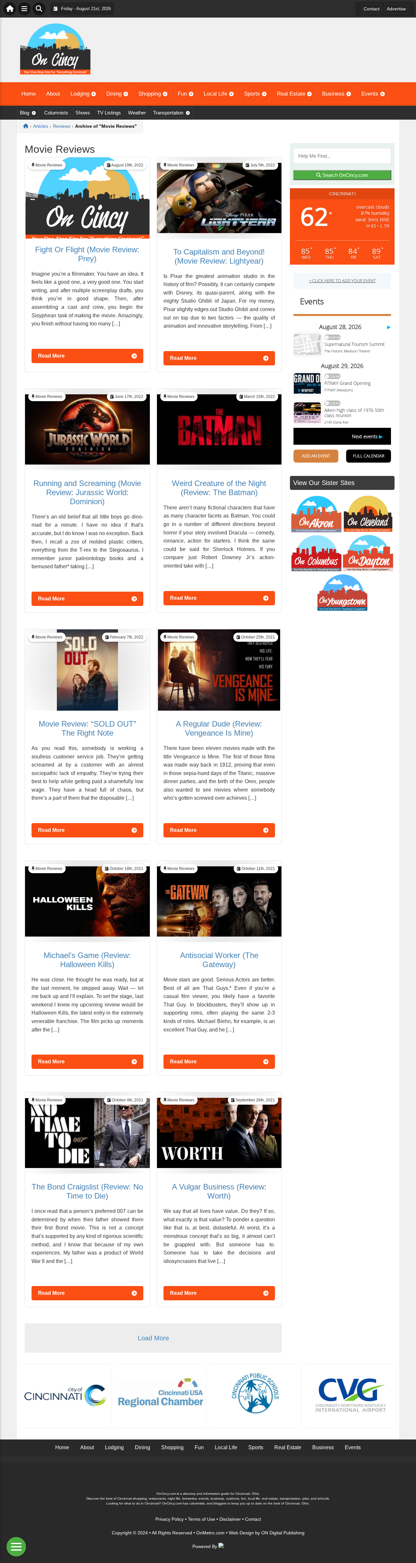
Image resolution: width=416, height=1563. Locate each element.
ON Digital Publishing (283, 1532)
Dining (114, 94)
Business (333, 94)
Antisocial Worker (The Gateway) (219, 960)
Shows (82, 112)
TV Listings (109, 112)
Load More (153, 1338)
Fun (182, 94)
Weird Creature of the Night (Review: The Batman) (219, 488)
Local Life (215, 94)
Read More (51, 356)
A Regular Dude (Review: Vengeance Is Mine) (219, 728)
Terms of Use (201, 1519)
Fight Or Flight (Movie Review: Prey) (87, 254)
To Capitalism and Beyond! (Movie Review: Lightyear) (219, 256)
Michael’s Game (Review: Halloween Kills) (87, 960)
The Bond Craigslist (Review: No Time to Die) (87, 1191)
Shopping (149, 94)
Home (28, 94)
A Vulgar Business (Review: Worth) (219, 1191)
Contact (372, 8)
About (53, 94)
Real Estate (291, 94)
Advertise (396, 8)
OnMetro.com (210, 1532)
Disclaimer (230, 1519)
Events (369, 94)
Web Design (241, 1532)
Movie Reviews (48, 165)
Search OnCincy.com (344, 175)
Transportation (168, 112)
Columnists (56, 112)
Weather (137, 112)
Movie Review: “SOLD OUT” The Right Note (87, 728)
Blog (24, 112)
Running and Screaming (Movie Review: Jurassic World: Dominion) (87, 492)
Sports (252, 94)
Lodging (80, 94)
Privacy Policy (169, 1519)
